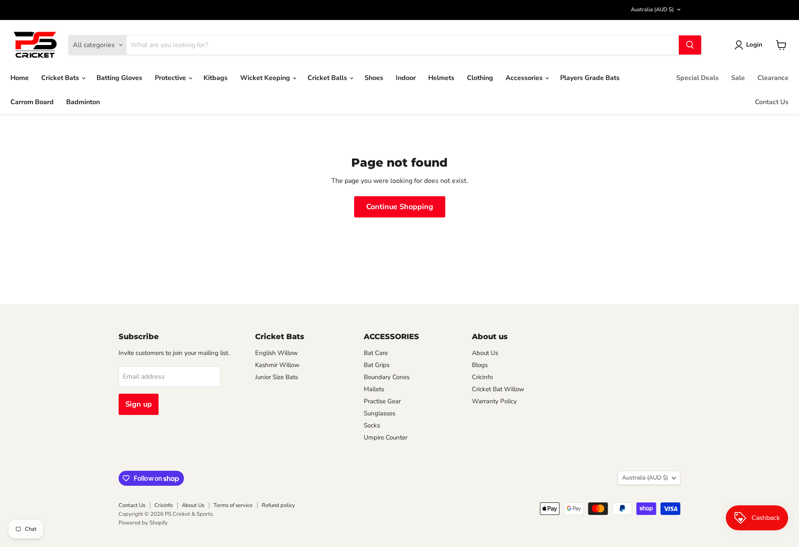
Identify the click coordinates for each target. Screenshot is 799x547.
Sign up (138, 404)
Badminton (83, 102)
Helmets (441, 77)
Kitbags (215, 77)
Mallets (374, 389)
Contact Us (772, 102)
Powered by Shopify (143, 523)
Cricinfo (482, 377)
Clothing (480, 77)
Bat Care (376, 353)
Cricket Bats (61, 77)
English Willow (276, 353)
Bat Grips (377, 365)
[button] (750, 45)
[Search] (690, 45)
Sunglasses (379, 413)
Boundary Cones (386, 377)
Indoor (406, 77)
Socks (372, 425)
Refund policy (278, 505)
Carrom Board (32, 102)
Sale (738, 77)
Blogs (480, 365)
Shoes (374, 77)
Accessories (525, 77)
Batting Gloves (119, 77)
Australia (652, 9)
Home (19, 77)
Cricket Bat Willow (498, 389)
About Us (485, 353)
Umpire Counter (385, 437)
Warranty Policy (494, 401)
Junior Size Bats (276, 377)
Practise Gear (382, 401)
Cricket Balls (328, 77)
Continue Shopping (399, 207)
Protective (171, 77)
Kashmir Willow (277, 365)
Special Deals (697, 77)
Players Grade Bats (590, 77)
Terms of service (233, 505)
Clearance (773, 77)
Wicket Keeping (266, 77)
